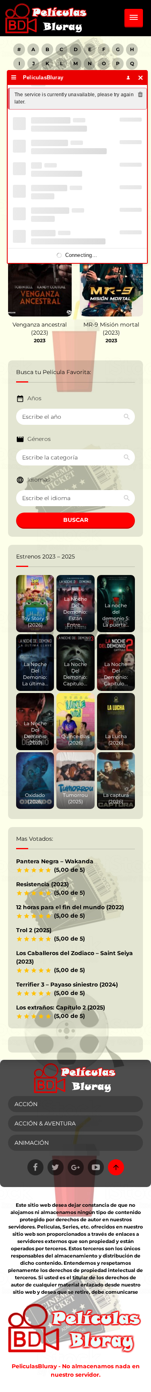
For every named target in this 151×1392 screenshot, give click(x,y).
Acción (25, 1104)
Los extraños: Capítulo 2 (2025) (60, 1007)
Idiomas (38, 479)
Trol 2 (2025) (34, 930)
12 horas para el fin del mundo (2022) (70, 907)
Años (34, 398)
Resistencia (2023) (42, 884)
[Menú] (14, 77)
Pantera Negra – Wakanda (54, 861)
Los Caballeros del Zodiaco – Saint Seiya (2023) (74, 957)
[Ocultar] (141, 77)
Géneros (39, 439)
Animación (31, 1142)
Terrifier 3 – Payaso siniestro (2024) (67, 984)
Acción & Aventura (45, 1123)
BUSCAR (75, 519)
